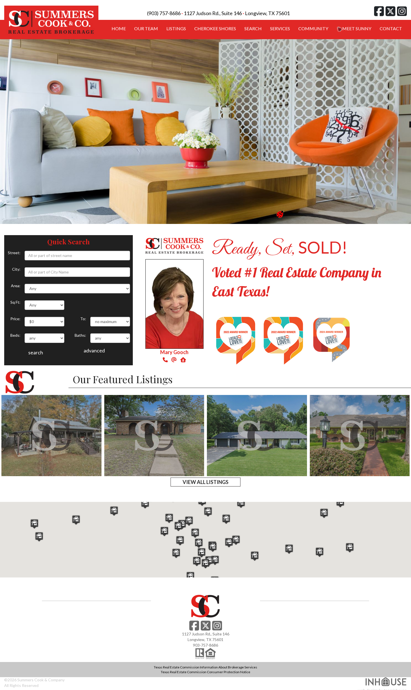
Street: (14, 252)
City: (16, 269)
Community (313, 28)
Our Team (146, 28)
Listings (176, 28)
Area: (15, 285)
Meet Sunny (356, 28)
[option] (205, 131)
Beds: (15, 335)
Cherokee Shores (215, 28)
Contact (391, 28)
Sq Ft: (15, 302)
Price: (15, 318)
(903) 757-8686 (164, 13)
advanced (94, 350)
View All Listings (205, 482)
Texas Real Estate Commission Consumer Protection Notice (205, 672)
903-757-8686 (205, 645)
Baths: (80, 335)
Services (280, 28)
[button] (215, 560)
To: (83, 318)
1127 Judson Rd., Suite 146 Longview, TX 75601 (237, 13)
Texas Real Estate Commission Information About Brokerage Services (205, 667)
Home (119, 28)
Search (253, 28)
